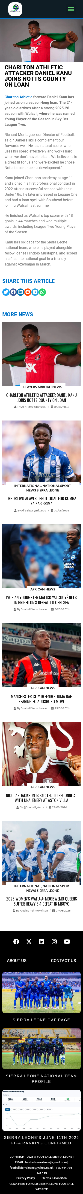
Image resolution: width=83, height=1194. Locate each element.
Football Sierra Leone (34, 609)
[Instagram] (54, 941)
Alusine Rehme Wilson (34, 910)
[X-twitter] (29, 941)
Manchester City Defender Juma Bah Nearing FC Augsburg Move (41, 698)
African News (42, 589)
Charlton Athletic (18, 97)
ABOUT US (17, 960)
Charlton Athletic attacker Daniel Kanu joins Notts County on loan (41, 397)
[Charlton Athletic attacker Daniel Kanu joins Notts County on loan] (41, 354)
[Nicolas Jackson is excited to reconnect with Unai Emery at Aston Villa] (41, 754)
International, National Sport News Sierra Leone (42, 488)
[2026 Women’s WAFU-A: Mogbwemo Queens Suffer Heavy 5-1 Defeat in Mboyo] (41, 853)
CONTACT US (63, 960)
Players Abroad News (42, 387)
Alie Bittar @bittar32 (33, 407)
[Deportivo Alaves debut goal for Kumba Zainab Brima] (41, 453)
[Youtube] (67, 941)
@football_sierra (34, 807)
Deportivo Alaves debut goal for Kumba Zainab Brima (41, 500)
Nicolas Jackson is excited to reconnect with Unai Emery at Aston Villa (41, 797)
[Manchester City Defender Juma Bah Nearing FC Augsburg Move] (41, 655)
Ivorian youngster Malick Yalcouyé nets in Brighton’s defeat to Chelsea (41, 599)
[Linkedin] (41, 941)
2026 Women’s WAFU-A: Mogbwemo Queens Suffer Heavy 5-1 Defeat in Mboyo (41, 901)
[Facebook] (16, 941)
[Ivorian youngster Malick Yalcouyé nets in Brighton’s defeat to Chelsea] (41, 556)
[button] (71, 9)
